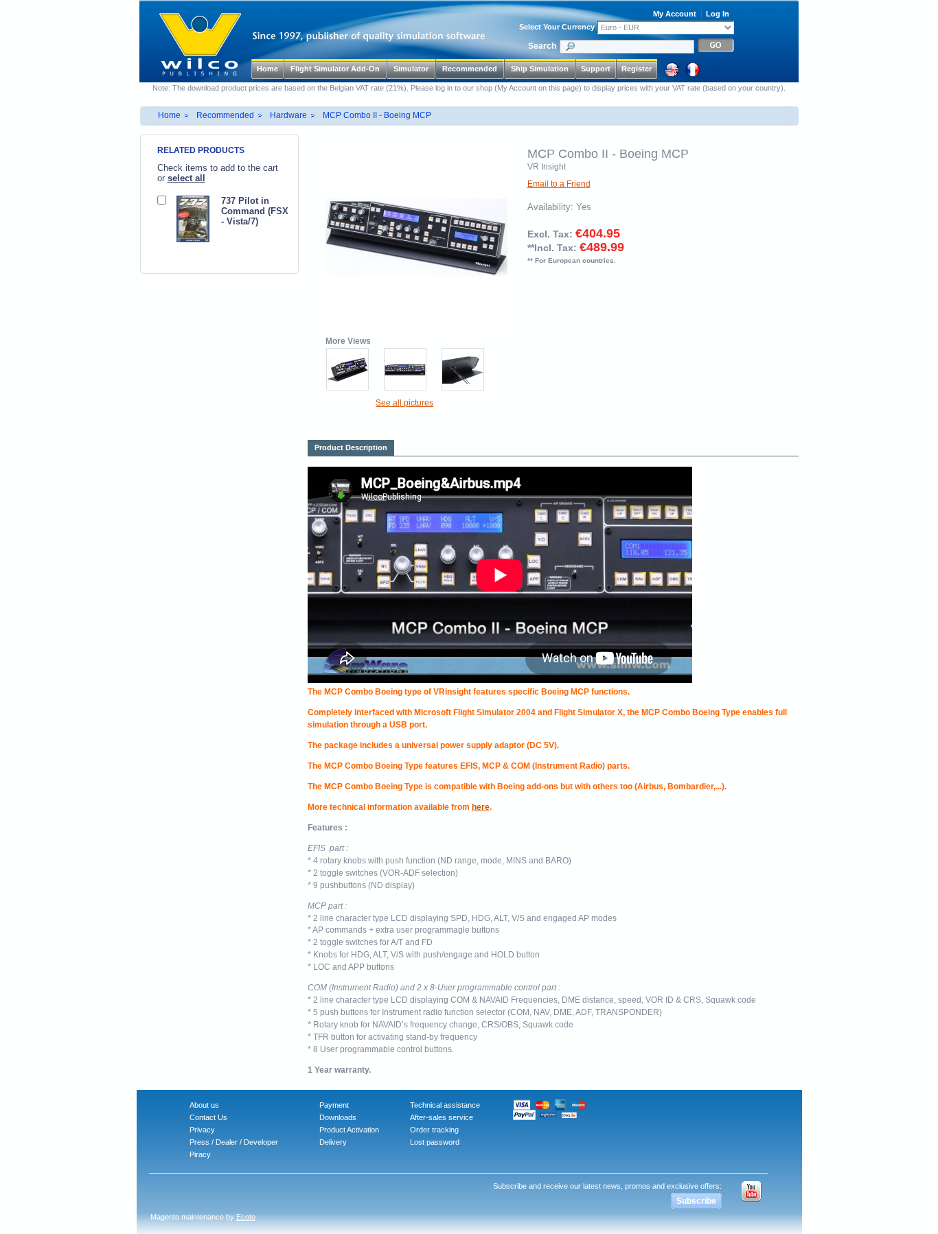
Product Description (350, 447)
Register (636, 69)
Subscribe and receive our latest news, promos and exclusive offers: (607, 1186)
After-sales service (441, 1117)
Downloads (337, 1117)
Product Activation (349, 1130)
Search (542, 46)
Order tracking (434, 1130)
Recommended (225, 115)
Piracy (200, 1154)
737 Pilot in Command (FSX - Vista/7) (254, 211)
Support (595, 69)
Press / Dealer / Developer (234, 1142)
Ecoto (245, 1217)
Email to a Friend (559, 184)
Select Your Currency (557, 27)
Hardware (288, 115)
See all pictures (404, 403)
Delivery (333, 1142)
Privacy (202, 1130)
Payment (334, 1105)
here (481, 807)
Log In (717, 14)
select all (186, 178)
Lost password (434, 1142)
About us (204, 1105)
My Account (674, 14)
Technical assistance (445, 1105)
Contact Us (208, 1117)
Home (267, 69)
